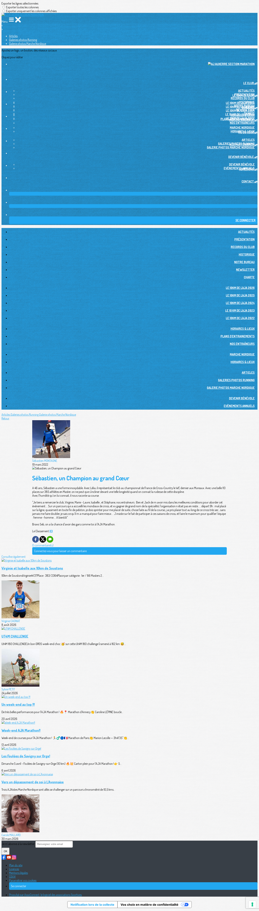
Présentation (244, 239)
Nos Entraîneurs (242, 123)
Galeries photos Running (23, 40)
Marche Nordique (242, 127)
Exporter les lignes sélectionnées (20, 3)
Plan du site (15, 865)
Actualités (246, 91)
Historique (247, 254)
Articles (13, 36)
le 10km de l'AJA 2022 (240, 318)
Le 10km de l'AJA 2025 (240, 107)
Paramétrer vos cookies (22, 880)
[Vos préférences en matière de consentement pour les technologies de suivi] (252, 904)
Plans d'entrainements (238, 336)
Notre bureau (244, 262)
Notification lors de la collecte (92, 904)
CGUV (12, 876)
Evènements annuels (239, 406)
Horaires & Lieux (243, 115)
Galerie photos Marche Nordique (27, 43)
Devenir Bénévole (242, 164)
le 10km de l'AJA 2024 (240, 110)
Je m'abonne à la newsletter (18, 844)
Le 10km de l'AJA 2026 (240, 103)
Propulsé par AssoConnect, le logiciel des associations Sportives (45, 895)
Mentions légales (18, 873)
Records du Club (243, 98)
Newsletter (245, 270)
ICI (51, 531)
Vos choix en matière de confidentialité (149, 904)
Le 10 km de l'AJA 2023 (240, 310)
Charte (249, 277)
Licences (14, 869)
